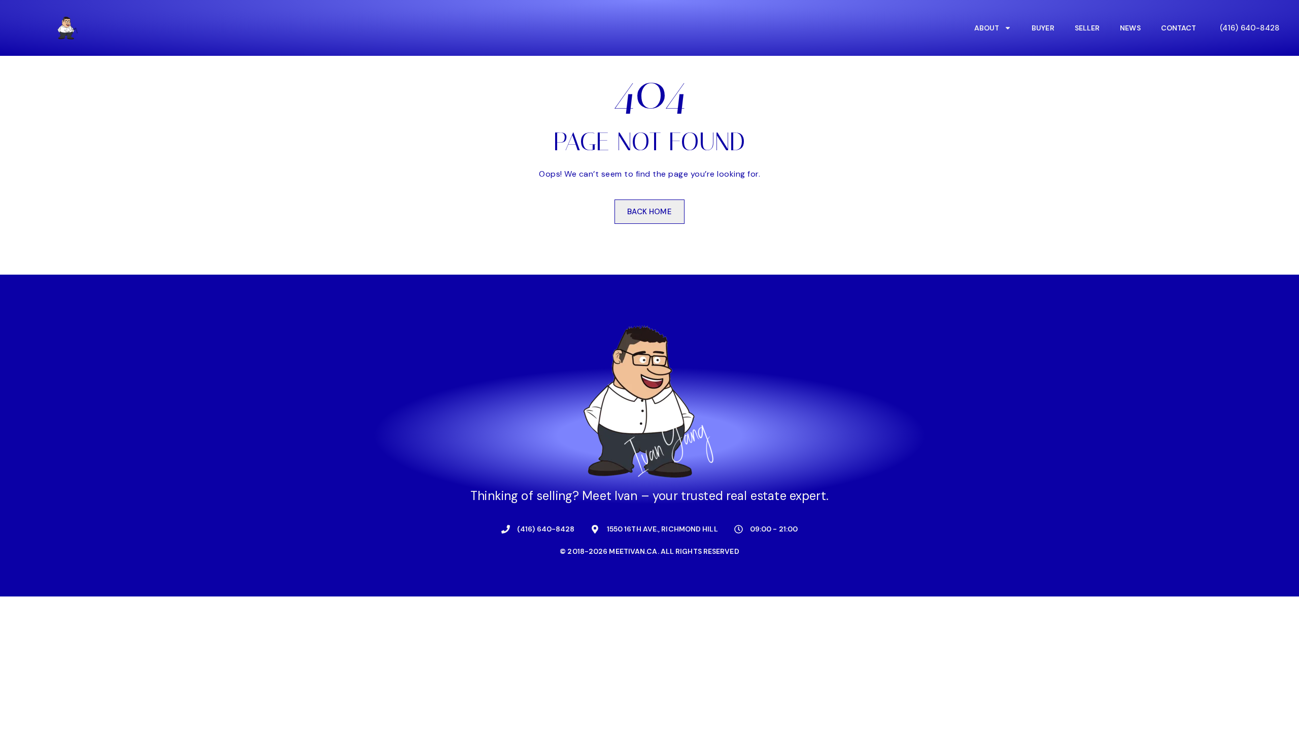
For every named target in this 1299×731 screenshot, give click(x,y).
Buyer (1043, 27)
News (1130, 27)
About (987, 27)
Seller (1087, 27)
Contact (1179, 27)
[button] (1249, 28)
